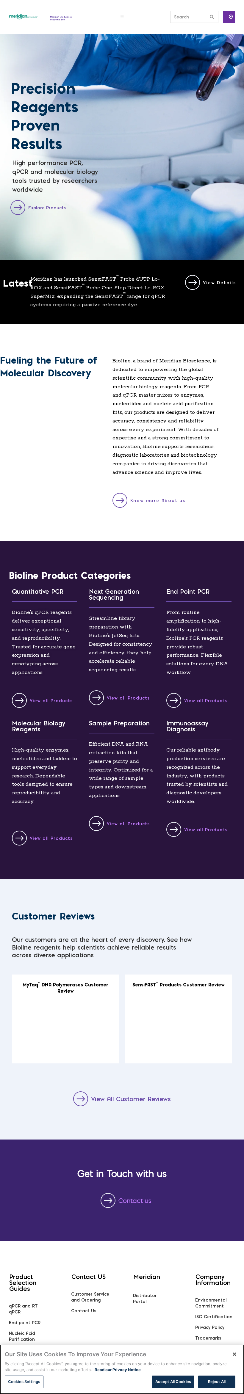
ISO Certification (213, 1316)
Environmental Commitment (211, 1303)
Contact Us (83, 1310)
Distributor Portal (145, 1298)
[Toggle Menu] (122, 17)
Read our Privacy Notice (118, 1369)
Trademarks (208, 1338)
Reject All (217, 1381)
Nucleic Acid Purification (22, 1336)
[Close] (234, 1354)
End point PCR (24, 1322)
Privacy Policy (209, 1327)
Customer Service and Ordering (90, 1297)
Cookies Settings (24, 1381)
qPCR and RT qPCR (23, 1309)
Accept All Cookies (173, 1381)
